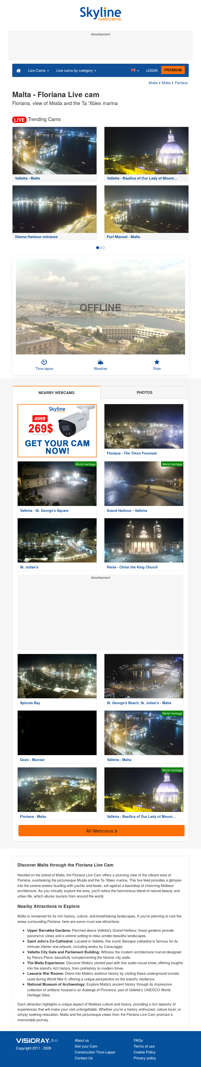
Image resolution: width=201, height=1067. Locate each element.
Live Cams (37, 70)
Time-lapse (44, 368)
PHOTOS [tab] (144, 392)
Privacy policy (145, 1057)
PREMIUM (173, 70)
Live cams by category (75, 70)
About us (82, 1040)
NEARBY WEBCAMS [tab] (56, 392)
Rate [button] (157, 368)
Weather (100, 368)
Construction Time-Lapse (95, 1051)
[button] (135, 70)
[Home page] (19, 70)
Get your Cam (86, 1046)
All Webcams (100, 830)
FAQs (138, 1040)
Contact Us (84, 1057)
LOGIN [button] (152, 70)
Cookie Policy (145, 1051)
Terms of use (144, 1046)
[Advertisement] (99, 49)
